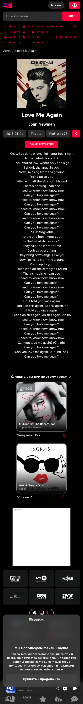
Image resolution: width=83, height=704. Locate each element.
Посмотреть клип (42, 144)
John (7, 51)
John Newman (41, 124)
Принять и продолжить (41, 679)
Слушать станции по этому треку (39, 376)
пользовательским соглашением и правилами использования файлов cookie (41, 667)
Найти (71, 16)
